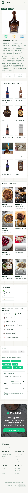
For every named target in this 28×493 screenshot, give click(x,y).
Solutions (4, 456)
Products (17, 456)
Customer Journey (6, 454)
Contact (4, 473)
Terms (14, 485)
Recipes (17, 459)
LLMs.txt (4, 485)
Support (17, 461)
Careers (4, 471)
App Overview (18, 454)
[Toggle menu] (24, 2)
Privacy (10, 485)
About (3, 468)
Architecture (5, 459)
